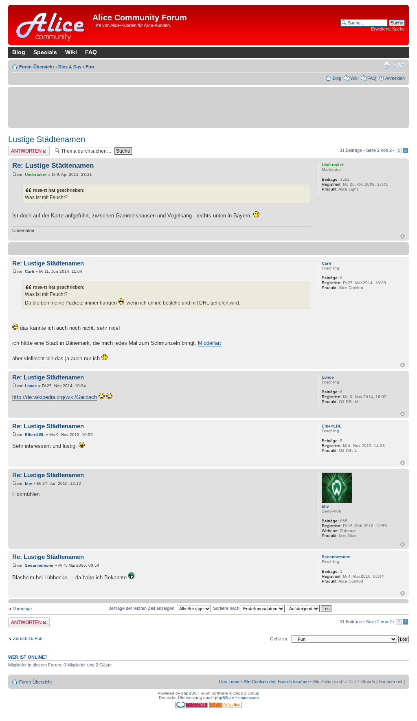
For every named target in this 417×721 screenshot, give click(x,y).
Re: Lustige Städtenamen (53, 165)
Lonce (31, 386)
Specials (45, 52)
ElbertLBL (34, 434)
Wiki (71, 52)
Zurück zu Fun (27, 638)
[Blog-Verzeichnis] (192, 706)
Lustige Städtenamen (46, 139)
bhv (28, 483)
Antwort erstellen (24, 148)
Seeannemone (39, 565)
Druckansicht (386, 65)
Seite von (379, 150)
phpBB (187, 693)
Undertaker (36, 174)
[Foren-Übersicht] (51, 25)
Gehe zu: (279, 638)
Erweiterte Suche (388, 28)
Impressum (248, 697)
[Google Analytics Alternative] (225, 706)
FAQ (91, 52)
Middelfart (209, 343)
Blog (18, 52)
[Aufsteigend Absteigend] (309, 608)
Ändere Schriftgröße (399, 65)
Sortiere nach (227, 608)
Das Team (229, 681)
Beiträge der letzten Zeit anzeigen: (142, 608)
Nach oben (402, 236)
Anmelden (395, 78)
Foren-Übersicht (36, 66)
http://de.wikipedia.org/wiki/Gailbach (54, 397)
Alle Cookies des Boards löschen (276, 681)
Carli (29, 271)
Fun (90, 66)
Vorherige (22, 608)
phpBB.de (224, 697)
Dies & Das (69, 66)
